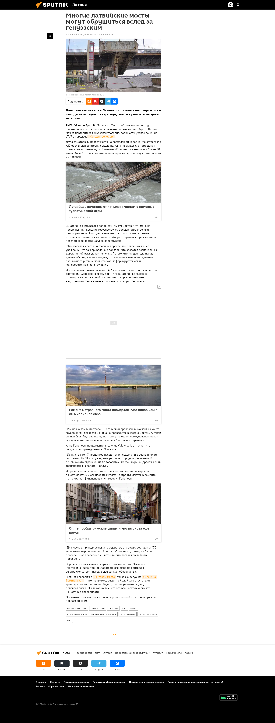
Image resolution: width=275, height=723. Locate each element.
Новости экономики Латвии (132, 652)
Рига (97, 652)
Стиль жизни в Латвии (77, 608)
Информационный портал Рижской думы (86, 95)
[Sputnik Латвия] (53, 8)
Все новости (84, 652)
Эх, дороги (113, 608)
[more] (156, 217)
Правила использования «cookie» (146, 682)
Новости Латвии (98, 608)
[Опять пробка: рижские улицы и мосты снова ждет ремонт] (113, 503)
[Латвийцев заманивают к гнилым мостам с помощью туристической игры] (113, 182)
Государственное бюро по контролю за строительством (91, 614)
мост (69, 620)
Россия (189, 652)
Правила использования (76, 682)
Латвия (133, 608)
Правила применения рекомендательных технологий (195, 682)
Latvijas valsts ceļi (127, 614)
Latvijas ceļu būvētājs (148, 614)
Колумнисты (174, 652)
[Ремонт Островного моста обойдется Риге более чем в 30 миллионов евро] (113, 385)
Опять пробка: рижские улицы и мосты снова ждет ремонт (110, 530)
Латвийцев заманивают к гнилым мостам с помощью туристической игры (111, 208)
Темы (124, 608)
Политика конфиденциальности (109, 682)
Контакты (55, 682)
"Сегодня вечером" (101, 136)
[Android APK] (228, 697)
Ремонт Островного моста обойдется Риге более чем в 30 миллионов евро (113, 412)
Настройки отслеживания (81, 686)
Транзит (158, 652)
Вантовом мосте (104, 577)
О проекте (41, 682)
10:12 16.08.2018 (74, 34)
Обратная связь (56, 686)
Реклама (40, 686)
